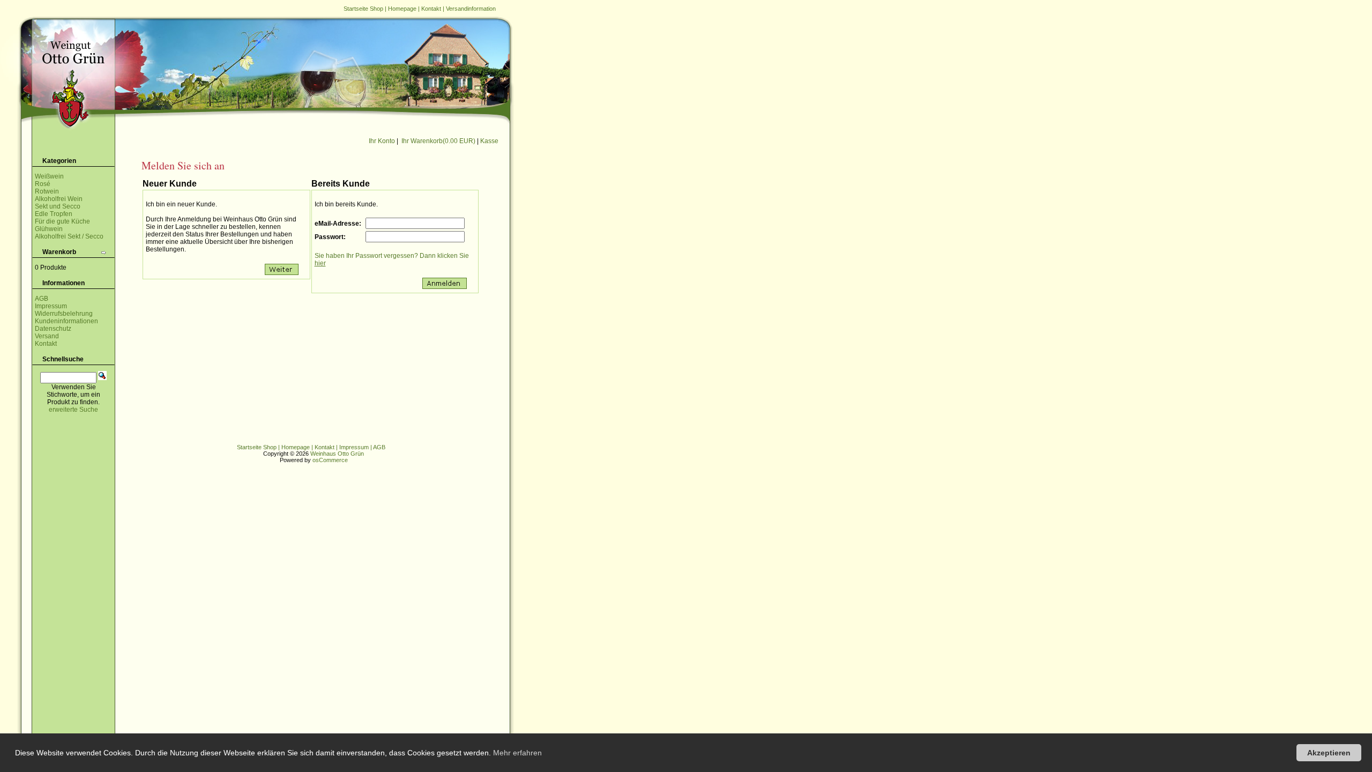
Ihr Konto (382, 141)
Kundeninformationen (66, 321)
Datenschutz (53, 328)
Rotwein (47, 191)
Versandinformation (471, 8)
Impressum (51, 306)
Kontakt (431, 8)
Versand (47, 336)
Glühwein (49, 229)
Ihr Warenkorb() (438, 141)
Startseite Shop (363, 8)
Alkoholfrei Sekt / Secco (69, 236)
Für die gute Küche (62, 221)
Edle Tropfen (53, 214)
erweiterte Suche (73, 409)
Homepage (402, 8)
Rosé (42, 184)
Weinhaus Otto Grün (337, 453)
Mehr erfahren (517, 752)
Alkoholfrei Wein (59, 199)
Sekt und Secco (57, 206)
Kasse (489, 141)
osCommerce (330, 460)
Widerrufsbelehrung (64, 313)
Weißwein (49, 176)
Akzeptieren (1329, 752)
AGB (41, 298)
